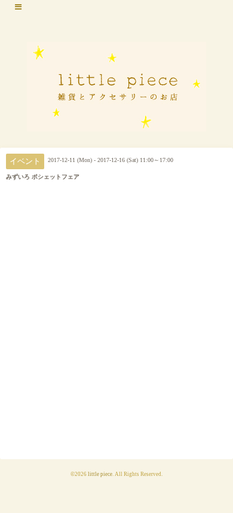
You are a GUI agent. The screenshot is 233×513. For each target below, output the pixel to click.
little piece (100, 474)
